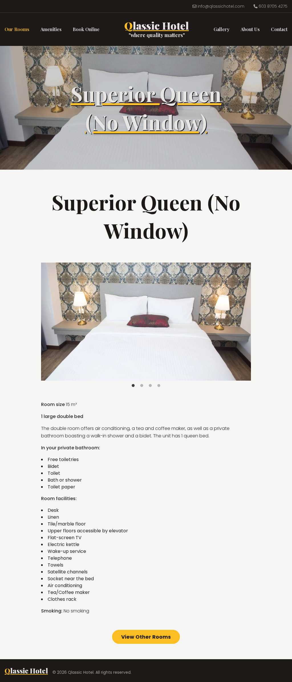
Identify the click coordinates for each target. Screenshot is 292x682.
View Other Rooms (146, 636)
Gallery (222, 29)
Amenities (51, 29)
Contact (279, 29)
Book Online (86, 29)
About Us (250, 29)
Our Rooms (17, 29)
